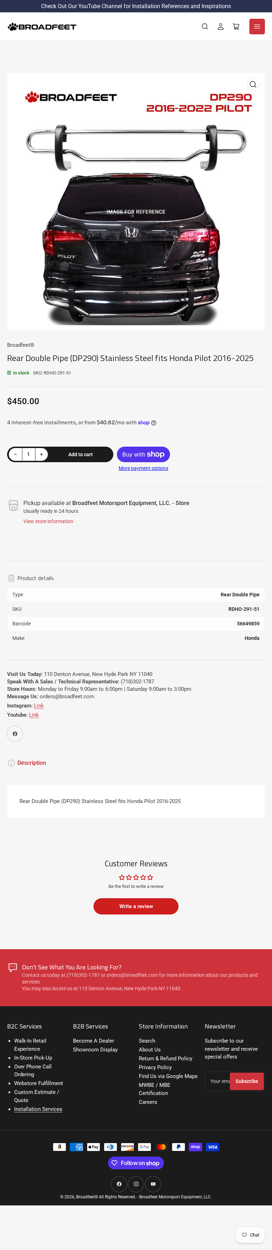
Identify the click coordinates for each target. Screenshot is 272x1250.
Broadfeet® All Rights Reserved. (106, 1196)
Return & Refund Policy (165, 1058)
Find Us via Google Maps (168, 1076)
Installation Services (38, 1109)
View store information (48, 521)
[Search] (205, 26)
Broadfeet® (20, 345)
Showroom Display (95, 1050)
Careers (148, 1102)
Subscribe (247, 1081)
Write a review (136, 906)
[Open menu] (257, 26)
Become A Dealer (93, 1041)
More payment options (143, 468)
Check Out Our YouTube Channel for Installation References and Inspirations (136, 6)
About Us (150, 1050)
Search (147, 1041)
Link (39, 706)
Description (31, 762)
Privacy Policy (155, 1067)
